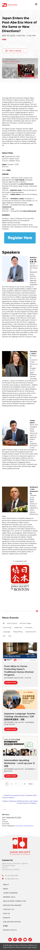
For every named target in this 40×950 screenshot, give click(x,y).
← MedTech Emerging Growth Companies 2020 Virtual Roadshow (19, 796)
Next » (31, 784)
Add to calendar (15, 51)
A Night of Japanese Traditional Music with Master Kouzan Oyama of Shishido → (20, 802)
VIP (4, 636)
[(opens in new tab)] (20, 652)
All (4, 623)
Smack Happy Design (29, 947)
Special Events (31, 632)
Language (6, 632)
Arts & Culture (12, 623)
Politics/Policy (18, 632)
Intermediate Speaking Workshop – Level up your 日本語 (19, 763)
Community (7, 627)
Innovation (28, 627)
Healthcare (18, 627)
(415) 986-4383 (13, 876)
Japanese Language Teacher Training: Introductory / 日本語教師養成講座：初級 (19, 716)
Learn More (11, 682)
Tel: (6, 876)
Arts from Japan (25, 623)
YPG (9, 636)
